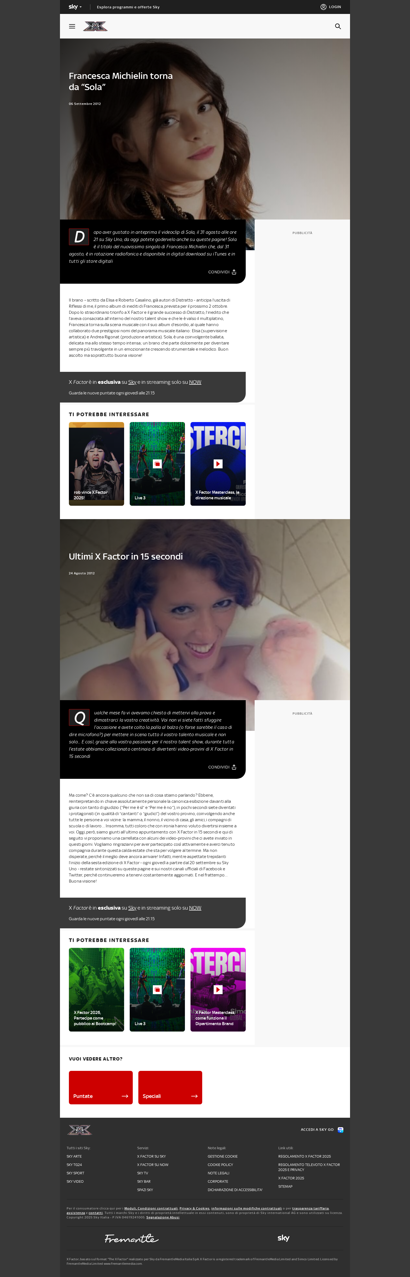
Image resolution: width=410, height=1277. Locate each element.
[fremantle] (132, 1238)
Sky (132, 382)
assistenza (76, 1213)
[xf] (98, 26)
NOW (195, 382)
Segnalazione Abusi (163, 1217)
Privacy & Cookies (195, 1208)
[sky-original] (283, 1238)
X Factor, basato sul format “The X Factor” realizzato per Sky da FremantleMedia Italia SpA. (133, 1259)
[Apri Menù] (75, 26)
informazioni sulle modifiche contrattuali (246, 1208)
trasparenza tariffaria (310, 1208)
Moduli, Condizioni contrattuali (151, 1208)
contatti (96, 1213)
